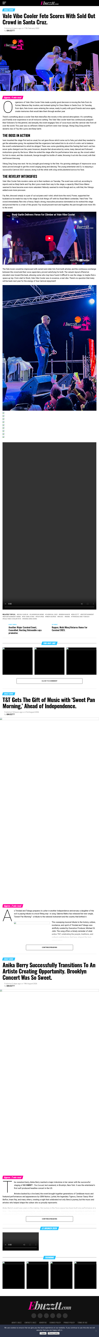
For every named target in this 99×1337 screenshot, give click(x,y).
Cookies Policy (55, 1322)
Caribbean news (37, 614)
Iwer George (51, 617)
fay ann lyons (28, 617)
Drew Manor (65, 614)
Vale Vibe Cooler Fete (12, 619)
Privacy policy (54, 1333)
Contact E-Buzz (30, 1322)
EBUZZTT (11, 31)
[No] (96, 1331)
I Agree (43, 1333)
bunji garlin (23, 614)
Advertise (43, 1322)
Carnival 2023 (51, 614)
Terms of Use (82, 1322)
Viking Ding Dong (30, 619)
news (68, 617)
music (60, 617)
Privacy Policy (69, 1322)
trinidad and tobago (80, 617)
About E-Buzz (17, 1322)
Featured (40, 617)
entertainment (87, 614)
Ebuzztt (75, 614)
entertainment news (12, 617)
